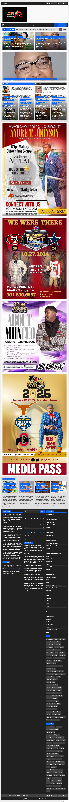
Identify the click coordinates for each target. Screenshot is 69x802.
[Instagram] (65, 3)
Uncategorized (49, 624)
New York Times (50, 682)
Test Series (48, 614)
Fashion (48, 548)
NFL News (48, 593)
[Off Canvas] (3, 25)
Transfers (48, 619)
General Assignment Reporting (51, 37)
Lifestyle (48, 569)
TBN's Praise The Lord (56, 695)
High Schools (49, 561)
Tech (47, 611)
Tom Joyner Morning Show (53, 711)
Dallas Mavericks (50, 535)
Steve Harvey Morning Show (53, 690)
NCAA (47, 582)
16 (25, 530)
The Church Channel (51, 698)
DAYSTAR (48, 660)
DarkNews (39, 799)
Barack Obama (50, 644)
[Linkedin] (59, 3)
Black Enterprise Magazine (53, 650)
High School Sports (50, 559)
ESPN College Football (51, 545)
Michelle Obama (50, 677)
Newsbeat (48, 590)
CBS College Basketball (51, 519)
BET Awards (49, 647)
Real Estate (48, 598)
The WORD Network (51, 709)
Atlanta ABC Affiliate (60, 639)
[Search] (52, 25)
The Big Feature (24, 38)
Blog (33, 25)
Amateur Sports (50, 514)
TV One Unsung (56, 714)
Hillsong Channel (50, 668)
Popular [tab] (39, 83)
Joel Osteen (61, 671)
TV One (48, 714)
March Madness (50, 574)
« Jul (25, 539)
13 (37, 527)
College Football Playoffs (52, 524)
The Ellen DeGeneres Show (53, 703)
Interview (48, 564)
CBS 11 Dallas (49, 652)
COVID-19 (48, 658)
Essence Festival (57, 660)
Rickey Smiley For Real (52, 685)
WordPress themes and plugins (13, 568)
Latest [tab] (6, 83)
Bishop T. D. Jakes (59, 647)
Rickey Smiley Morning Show (53, 687)
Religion (18, 38)
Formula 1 (48, 551)
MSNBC (58, 677)
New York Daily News (51, 679)
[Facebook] (49, 3)
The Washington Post (52, 706)
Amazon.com (49, 639)
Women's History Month (8, 40)
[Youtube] (63, 3)
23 (25, 532)
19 (34, 530)
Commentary (49, 527)
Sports (12, 25)
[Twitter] (54, 3)
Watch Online (62, 25)
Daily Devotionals (50, 530)
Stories (17, 25)
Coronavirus (62, 655)
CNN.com (62, 652)
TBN (47, 695)
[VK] (61, 3)
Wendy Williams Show (59, 717)
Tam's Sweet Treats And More (54, 693)
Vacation (48, 627)
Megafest (62, 674)
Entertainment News (51, 540)
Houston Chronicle (51, 671)
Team (47, 608)
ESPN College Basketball (52, 543)
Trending (30, 38)
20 (37, 530)
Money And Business (51, 577)
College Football (50, 522)
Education (10, 37)
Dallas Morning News (58, 658)
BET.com (58, 644)
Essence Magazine (51, 663)
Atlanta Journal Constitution (53, 642)
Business (7, 25)
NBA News (48, 580)
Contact (28, 25)
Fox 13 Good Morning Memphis (54, 666)
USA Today (49, 717)
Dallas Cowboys (49, 532)
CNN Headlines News (51, 655)
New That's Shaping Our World (53, 585)
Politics (47, 595)
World (47, 632)
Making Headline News (52, 674)
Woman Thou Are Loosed (52, 720)
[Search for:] (32, 511)
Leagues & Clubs (50, 566)
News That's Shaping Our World (10, 38)
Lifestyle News (20, 37)
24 (28, 532)
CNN (56, 652)
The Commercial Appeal (52, 701)
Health (22, 25)
